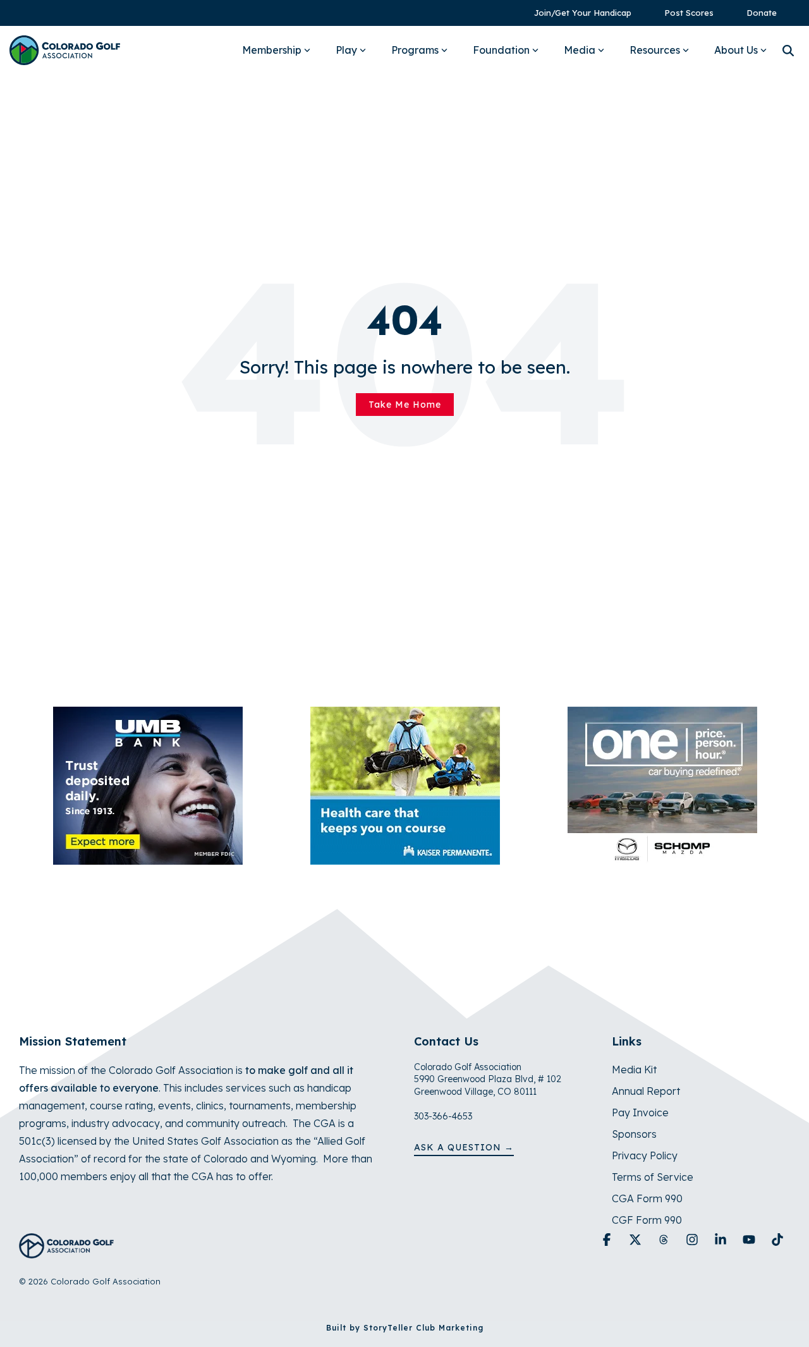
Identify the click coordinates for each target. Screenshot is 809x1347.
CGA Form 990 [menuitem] (647, 1198)
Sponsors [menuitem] (634, 1134)
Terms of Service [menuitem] (652, 1177)
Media (579, 50)
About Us (736, 50)
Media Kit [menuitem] (634, 1069)
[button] (608, 1240)
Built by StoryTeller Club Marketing (405, 1327)
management (52, 1105)
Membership (271, 50)
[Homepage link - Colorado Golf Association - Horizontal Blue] (66, 1251)
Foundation (501, 50)
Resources (655, 50)
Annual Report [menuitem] (646, 1091)
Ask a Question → (464, 1147)
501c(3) (37, 1141)
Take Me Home (404, 404)
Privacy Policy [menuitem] (645, 1155)
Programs (415, 50)
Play (346, 50)
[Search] (788, 50)
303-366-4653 (443, 1116)
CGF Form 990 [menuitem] (647, 1220)
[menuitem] (576, 13)
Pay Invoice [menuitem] (640, 1112)
